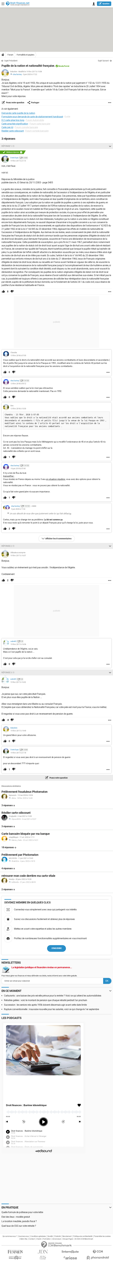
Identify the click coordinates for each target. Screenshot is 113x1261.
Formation (47, 1239)
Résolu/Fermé (63, 66)
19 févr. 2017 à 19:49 (18, 731)
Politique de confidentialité (82, 1236)
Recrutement (67, 1236)
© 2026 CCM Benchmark (84, 1239)
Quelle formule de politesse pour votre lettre (22, 1212)
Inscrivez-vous (24, 1236)
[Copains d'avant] (15, 1258)
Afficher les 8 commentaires (58, 538)
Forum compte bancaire (26, 127)
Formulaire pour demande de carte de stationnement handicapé (32, 116)
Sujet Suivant (103, 60)
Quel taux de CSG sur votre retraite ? (18, 1225)
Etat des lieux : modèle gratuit (15, 1216)
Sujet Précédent (11, 60)
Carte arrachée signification (14, 123)
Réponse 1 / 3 (7, 146)
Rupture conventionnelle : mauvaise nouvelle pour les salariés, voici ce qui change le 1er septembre (51, 1009)
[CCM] (98, 1252)
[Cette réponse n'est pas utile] (12, 292)
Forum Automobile (35, 120)
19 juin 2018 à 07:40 (17, 468)
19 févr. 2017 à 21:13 (18, 161)
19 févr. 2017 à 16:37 (18, 555)
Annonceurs (56, 1239)
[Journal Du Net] (42, 1252)
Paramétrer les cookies (102, 1236)
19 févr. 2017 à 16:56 (18, 644)
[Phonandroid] (98, 1258)
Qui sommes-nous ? (10, 1236)
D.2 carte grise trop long (12, 120)
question (105, 4)
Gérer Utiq (23, 1239)
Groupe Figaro (68, 1239)
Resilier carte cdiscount (12, 130)
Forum (10, 55)
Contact (32, 1239)
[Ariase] (70, 1257)
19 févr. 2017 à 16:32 (18, 682)
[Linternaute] (70, 1251)
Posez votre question (15, 102)
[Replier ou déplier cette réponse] (110, 146)
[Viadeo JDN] (42, 1258)
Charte (38, 1239)
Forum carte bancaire (40, 123)
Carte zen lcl (7, 127)
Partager (35, 102)
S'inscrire (56, 948)
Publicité (57, 1236)
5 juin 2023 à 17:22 (30, 74)
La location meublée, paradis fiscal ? (19, 1221)
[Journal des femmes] (15, 1252)
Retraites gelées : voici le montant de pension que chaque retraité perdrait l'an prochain (45, 1000)
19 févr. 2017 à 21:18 (18, 753)
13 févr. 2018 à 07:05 (18, 355)
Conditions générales (38, 1236)
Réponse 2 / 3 (7, 546)
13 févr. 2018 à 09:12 (18, 383)
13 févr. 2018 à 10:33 (18, 408)
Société (50, 1236)
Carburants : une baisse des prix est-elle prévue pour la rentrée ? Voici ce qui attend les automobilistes (52, 995)
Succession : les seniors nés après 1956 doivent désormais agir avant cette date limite (45, 1004)
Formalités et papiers (25, 55)
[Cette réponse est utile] (3, 292)
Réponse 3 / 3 (7, 672)
